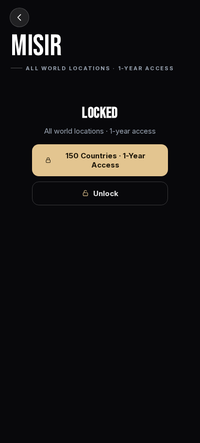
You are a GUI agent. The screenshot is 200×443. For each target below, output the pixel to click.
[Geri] (19, 17)
